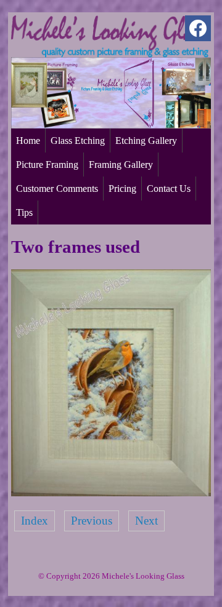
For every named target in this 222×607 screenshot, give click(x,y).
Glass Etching (78, 140)
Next (146, 520)
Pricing (122, 188)
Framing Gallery (121, 164)
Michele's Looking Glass (143, 576)
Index (34, 520)
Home (28, 140)
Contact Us (169, 188)
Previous (91, 520)
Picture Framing (47, 164)
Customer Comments (57, 188)
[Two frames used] (111, 492)
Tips (24, 212)
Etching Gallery (146, 140)
